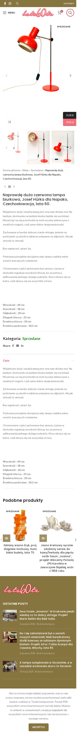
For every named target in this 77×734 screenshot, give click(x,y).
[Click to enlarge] (10, 122)
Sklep (25, 170)
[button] (6, 75)
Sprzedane (37, 170)
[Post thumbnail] (10, 618)
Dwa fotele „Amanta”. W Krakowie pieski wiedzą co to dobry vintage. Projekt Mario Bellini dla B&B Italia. (47, 615)
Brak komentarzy (46, 624)
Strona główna (11, 170)
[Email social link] (17, 345)
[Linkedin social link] (22, 345)
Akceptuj (38, 727)
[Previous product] (5, 186)
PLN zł (68, 122)
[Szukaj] (70, 12)
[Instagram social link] (9, 3)
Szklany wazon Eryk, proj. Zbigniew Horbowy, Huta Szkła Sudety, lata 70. (20, 548)
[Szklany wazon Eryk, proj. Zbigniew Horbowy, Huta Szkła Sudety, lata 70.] (20, 524)
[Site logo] (38, 12)
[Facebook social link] (5, 3)
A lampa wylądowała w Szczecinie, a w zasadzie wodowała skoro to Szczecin (46, 664)
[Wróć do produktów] (9, 186)
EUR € (68, 115)
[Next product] (14, 186)
